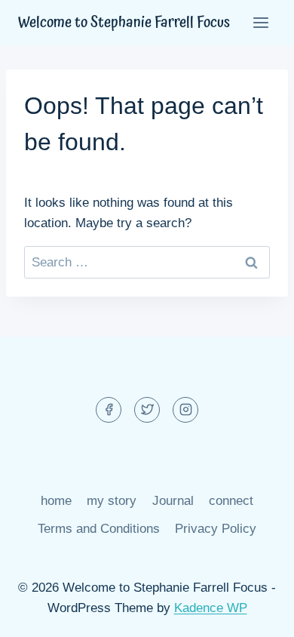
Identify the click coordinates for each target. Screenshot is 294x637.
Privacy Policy (215, 529)
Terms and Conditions (99, 529)
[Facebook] (108, 410)
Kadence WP (210, 608)
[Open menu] (260, 22)
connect (231, 501)
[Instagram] (185, 410)
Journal (173, 501)
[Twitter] (147, 410)
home (56, 501)
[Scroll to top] (255, 614)
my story (111, 501)
